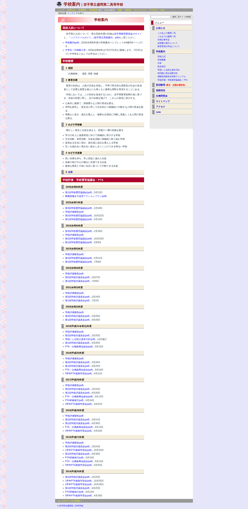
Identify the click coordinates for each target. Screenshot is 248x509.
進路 (120, 10)
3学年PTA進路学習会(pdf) (78, 373)
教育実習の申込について (169, 46)
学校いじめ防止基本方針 (169, 70)
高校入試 (162, 56)
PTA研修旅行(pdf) (74, 400)
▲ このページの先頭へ (70, 500)
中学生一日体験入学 (75, 50)
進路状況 (160, 90)
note (162, 10)
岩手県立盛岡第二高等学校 (103, 4)
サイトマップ (140, 10)
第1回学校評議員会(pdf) (77, 281)
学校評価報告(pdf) (74, 212)
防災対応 (162, 66)
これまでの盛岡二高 (167, 36)
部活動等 (94, 10)
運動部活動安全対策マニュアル (172, 76)
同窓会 (128, 10)
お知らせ (71, 10)
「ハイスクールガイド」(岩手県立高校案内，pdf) (93, 37)
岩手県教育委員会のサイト (128, 34)
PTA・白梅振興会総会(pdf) (79, 346)
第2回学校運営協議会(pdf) (78, 215)
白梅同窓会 (161, 96)
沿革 (70, 172)
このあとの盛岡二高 (167, 33)
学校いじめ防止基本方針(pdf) (80, 339)
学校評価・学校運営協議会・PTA (172, 80)
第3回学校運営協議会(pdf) (78, 208)
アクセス (153, 10)
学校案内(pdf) (72, 42)
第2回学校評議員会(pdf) (77, 277)
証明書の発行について (168, 43)
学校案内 (82, 10)
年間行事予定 (164, 40)
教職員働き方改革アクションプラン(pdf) (85, 196)
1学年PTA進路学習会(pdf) (78, 450)
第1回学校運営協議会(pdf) (78, 192)
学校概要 (162, 60)
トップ (61, 10)
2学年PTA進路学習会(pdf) (78, 484)
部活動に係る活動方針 (168, 73)
